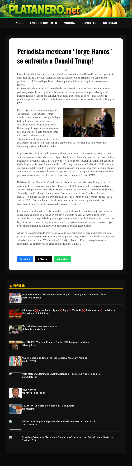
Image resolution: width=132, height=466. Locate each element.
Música (69, 23)
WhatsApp (62, 259)
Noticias (110, 23)
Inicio (19, 23)
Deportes (89, 23)
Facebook (25, 259)
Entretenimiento (43, 23)
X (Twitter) (43, 259)
